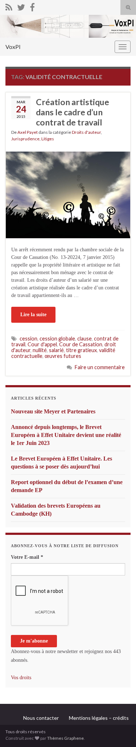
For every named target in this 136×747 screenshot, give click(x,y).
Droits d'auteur (86, 132)
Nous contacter (41, 718)
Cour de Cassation (80, 344)
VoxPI (13, 46)
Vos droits (21, 677)
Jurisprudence (25, 138)
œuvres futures (63, 356)
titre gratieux (81, 350)
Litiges (47, 138)
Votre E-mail (27, 557)
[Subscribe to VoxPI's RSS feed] (8, 6)
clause (84, 338)
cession (28, 338)
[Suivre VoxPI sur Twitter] (21, 6)
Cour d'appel (42, 344)
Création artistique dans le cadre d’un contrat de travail (72, 112)
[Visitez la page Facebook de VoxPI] (32, 6)
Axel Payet (27, 132)
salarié (56, 350)
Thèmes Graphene (65, 738)
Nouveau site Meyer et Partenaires (53, 411)
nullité (40, 350)
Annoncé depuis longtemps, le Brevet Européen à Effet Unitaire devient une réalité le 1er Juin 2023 (66, 435)
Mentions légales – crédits (99, 718)
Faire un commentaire (100, 367)
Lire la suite (33, 314)
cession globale (57, 338)
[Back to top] (120, 731)
